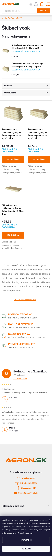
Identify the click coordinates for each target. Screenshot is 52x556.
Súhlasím (26, 549)
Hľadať (44, 10)
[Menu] (48, 4)
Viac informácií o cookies (22, 533)
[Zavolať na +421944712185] (31, 4)
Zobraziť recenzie (20, 378)
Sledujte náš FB (28, 488)
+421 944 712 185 (28, 483)
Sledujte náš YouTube (28, 493)
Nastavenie (26, 540)
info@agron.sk (28, 478)
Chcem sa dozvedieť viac (25, 299)
